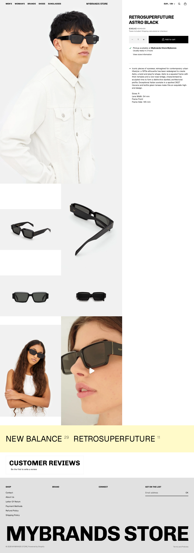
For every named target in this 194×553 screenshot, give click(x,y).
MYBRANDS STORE (20, 546)
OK (187, 492)
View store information (142, 54)
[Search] (179, 4)
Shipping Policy (13, 515)
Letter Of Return (13, 501)
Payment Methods (14, 506)
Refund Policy (12, 510)
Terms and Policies (180, 547)
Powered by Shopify (36, 546)
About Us (10, 497)
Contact (9, 492)
